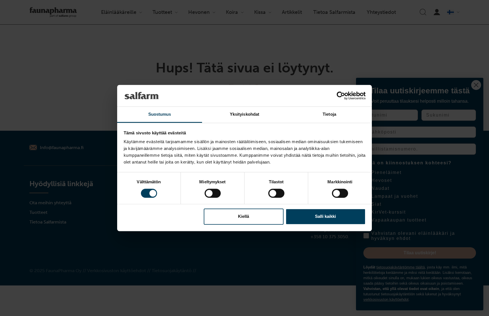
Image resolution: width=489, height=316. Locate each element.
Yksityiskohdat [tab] (244, 114)
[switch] (213, 193)
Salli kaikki (325, 216)
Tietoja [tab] (329, 114)
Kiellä (243, 216)
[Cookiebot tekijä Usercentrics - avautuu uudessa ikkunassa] (341, 95)
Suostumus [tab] (159, 114)
